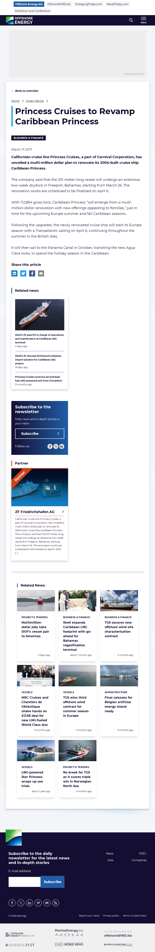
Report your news (89, 915)
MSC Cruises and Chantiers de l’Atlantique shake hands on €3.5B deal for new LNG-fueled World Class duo (35, 711)
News (109, 853)
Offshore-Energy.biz (29, 4)
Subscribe (30, 434)
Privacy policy (111, 915)
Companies (139, 860)
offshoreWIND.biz (59, 4)
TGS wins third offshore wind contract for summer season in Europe (76, 706)
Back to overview (26, 90)
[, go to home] (19, 20)
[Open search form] (131, 20)
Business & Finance (28, 138)
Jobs (110, 860)
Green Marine (35, 101)
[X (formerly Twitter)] (20, 902)
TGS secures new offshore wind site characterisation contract (119, 629)
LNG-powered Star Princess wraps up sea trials (32, 779)
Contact (141, 915)
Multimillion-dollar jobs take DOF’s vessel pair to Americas (35, 629)
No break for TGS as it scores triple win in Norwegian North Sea (77, 779)
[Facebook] (50, 446)
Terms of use (130, 915)
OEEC (142, 853)
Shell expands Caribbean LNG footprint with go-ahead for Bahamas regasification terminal (77, 636)
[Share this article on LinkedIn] (14, 273)
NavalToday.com (118, 4)
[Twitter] (55, 446)
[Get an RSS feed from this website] (55, 902)
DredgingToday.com (88, 4)
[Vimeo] (38, 902)
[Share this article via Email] (41, 273)
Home (15, 101)
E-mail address (20, 871)
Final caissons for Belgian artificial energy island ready (118, 704)
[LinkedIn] (61, 446)
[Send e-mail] (46, 902)
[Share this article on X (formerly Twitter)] (23, 273)
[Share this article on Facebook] (32, 273)
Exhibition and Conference (32, 11)
